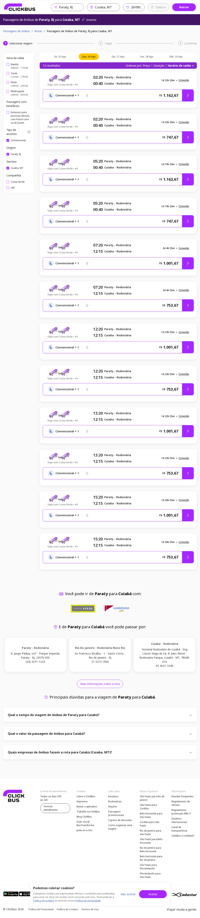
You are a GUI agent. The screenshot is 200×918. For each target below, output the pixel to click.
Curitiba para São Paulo (149, 823)
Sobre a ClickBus (86, 796)
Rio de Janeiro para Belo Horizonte (150, 849)
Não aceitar (128, 894)
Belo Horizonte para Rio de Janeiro (151, 858)
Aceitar (152, 894)
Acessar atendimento (51, 808)
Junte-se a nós (84, 830)
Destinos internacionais (179, 820)
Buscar (184, 7)
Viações (112, 806)
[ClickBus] (20, 7)
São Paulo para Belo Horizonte (151, 841)
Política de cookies (43, 900)
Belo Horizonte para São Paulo (151, 815)
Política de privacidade (88, 900)
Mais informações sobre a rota (100, 684)
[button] (184, 80)
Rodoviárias (115, 801)
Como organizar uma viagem (120, 827)
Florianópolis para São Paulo (150, 875)
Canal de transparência (179, 828)
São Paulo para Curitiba (148, 806)
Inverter (91, 20)
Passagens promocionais (116, 813)
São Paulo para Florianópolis (148, 866)
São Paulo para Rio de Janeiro (152, 798)
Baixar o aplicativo (87, 806)
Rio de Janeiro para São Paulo (150, 832)
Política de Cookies (67, 909)
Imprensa (82, 801)
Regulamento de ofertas (180, 803)
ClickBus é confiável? (182, 835)
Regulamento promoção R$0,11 (181, 811)
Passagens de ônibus (16, 31)
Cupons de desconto (120, 820)
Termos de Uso (90, 909)
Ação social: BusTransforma (85, 823)
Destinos (113, 796)
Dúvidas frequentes (182, 796)
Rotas (38, 31)
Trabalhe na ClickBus (88, 811)
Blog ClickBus (84, 816)
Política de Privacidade (41, 909)
